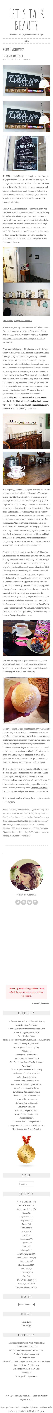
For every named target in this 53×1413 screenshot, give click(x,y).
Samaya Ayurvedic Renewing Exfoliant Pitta (26, 1125)
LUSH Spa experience (20, 828)
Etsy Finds (25, 1220)
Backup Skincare (26, 1118)
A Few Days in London (26, 1077)
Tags (24, 1276)
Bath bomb (11, 813)
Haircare (25, 1231)
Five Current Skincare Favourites (26, 1092)
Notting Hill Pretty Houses (26, 1054)
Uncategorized (23, 809)
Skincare (24, 1272)
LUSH (31, 824)
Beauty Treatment (41, 813)
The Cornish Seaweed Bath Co (26, 1058)
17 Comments (24, 59)
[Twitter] (18, 902)
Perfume (24, 1268)
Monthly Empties (25, 1254)
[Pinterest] (29, 902)
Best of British (24, 1205)
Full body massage (41, 817)
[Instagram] (35, 902)
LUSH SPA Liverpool (13, 56)
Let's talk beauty (26, 19)
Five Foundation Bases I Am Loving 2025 (26, 1062)
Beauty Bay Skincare (26, 1107)
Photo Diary (27, 1066)
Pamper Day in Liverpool (28, 832)
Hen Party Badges (36, 1411)
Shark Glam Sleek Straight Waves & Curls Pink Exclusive (26, 1040)
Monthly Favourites (24, 1257)
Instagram (24, 1239)
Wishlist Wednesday (24, 1287)
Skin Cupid (26, 1051)
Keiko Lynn (26, 1322)
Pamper (14, 832)
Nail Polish (24, 1261)
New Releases (24, 1265)
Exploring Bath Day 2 (26, 1036)
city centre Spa (26, 817)
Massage (6, 832)
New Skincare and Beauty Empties (27, 1129)
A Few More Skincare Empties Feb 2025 (27, 1084)
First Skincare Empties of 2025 (26, 1088)
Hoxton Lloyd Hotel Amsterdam (26, 1095)
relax (42, 832)
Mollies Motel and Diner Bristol (26, 1073)
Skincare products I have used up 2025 (26, 1069)
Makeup (24, 1250)
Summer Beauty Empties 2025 (26, 1043)
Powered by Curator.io (40, 1003)
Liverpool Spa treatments (17, 824)
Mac (25, 1246)
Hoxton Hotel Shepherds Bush (26, 1080)
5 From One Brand (24, 1202)
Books (25, 1213)
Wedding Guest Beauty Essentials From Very (26, 1029)
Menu (26, 41)
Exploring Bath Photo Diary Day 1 (26, 1047)
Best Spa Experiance (11, 817)
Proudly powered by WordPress (18, 1396)
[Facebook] (23, 902)
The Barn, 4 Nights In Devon (26, 1110)
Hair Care (25, 1228)
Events (13, 809)
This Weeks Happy (24, 1280)
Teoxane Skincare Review (26, 1099)
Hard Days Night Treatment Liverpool (18, 821)
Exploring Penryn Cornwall (27, 1103)
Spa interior (25, 836)
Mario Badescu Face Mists (26, 1025)
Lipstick (24, 1242)
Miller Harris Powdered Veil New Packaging (26, 1021)
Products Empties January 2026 (26, 1032)
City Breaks (24, 1216)
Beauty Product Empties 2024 (26, 1114)
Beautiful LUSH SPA (25, 813)
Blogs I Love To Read (25, 1209)
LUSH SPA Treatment (39, 828)
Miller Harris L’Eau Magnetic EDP (26, 1121)
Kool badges (26, 1325)
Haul (25, 1235)
